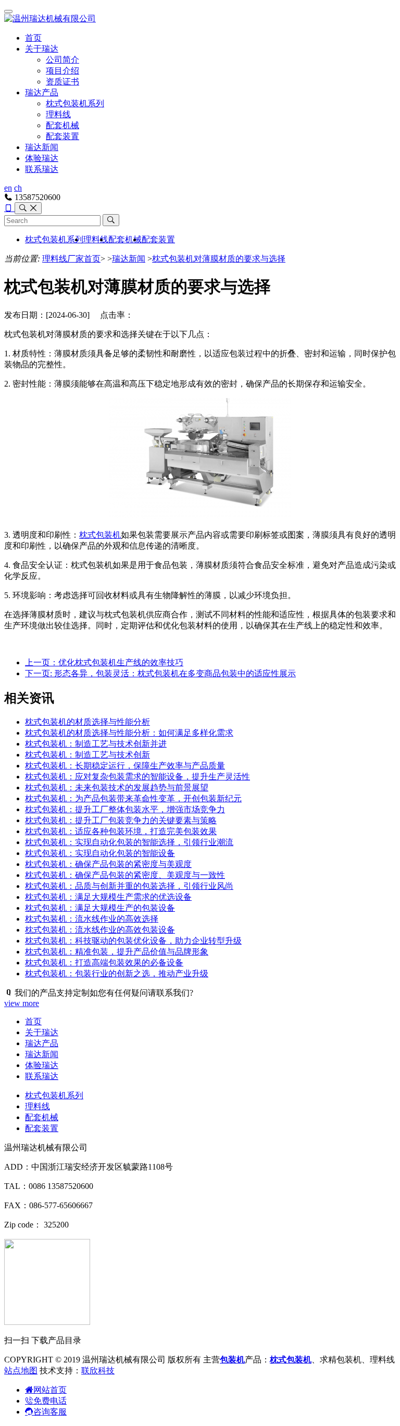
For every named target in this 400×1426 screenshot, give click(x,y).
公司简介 (62, 59)
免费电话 (50, 1400)
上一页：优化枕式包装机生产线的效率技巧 (104, 662)
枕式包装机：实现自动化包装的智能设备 (100, 853)
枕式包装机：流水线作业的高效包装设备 (100, 929)
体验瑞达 (41, 1065)
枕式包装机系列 (75, 103)
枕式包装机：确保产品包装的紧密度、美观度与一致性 (125, 875)
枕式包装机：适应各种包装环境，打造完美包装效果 (121, 831)
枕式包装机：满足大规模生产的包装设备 (100, 907)
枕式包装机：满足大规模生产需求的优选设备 (108, 896)
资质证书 (62, 81)
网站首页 (50, 1389)
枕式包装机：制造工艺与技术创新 (87, 754)
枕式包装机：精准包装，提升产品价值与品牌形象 (116, 951)
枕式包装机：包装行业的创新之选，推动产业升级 (116, 973)
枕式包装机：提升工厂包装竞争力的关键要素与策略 (121, 820)
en (8, 187)
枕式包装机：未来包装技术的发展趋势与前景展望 (116, 787)
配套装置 (62, 136)
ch (18, 187)
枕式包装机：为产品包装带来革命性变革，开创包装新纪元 (133, 798)
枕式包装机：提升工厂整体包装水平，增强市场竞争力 (125, 809)
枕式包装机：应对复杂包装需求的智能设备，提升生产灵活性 (137, 776)
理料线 (58, 114)
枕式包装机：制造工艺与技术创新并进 (96, 743)
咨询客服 (50, 1411)
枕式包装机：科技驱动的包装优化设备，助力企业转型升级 (133, 940)
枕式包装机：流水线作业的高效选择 (91, 918)
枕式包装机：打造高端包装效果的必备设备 (104, 962)
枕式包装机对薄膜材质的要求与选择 (218, 258)
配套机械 (62, 125)
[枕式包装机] (200, 516)
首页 (33, 37)
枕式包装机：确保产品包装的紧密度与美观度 (108, 864)
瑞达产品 (41, 92)
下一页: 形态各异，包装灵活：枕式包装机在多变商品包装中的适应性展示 (160, 673)
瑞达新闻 (41, 147)
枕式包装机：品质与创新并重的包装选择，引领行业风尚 (129, 886)
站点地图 (21, 1370)
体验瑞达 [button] (41, 158)
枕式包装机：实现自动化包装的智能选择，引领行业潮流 (129, 842)
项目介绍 (62, 70)
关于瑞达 (41, 48)
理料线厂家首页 (71, 258)
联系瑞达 (41, 169)
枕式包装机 (100, 534)
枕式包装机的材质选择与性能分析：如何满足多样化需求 (129, 732)
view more (21, 1003)
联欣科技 (98, 1370)
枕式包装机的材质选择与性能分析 (87, 721)
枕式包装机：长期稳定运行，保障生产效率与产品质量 (125, 765)
